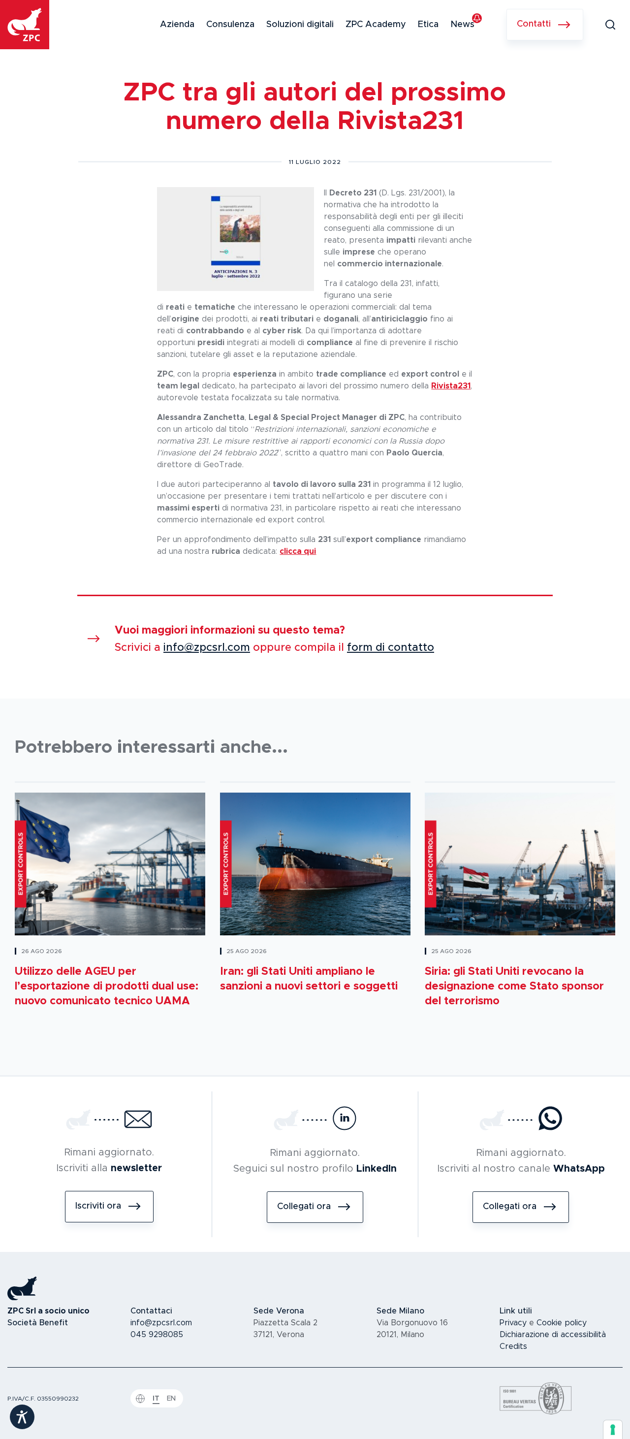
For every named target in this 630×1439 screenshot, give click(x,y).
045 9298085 (156, 1335)
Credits (513, 1346)
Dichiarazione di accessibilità (553, 1335)
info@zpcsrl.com (206, 647)
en (171, 1398)
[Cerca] (610, 24)
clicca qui (298, 551)
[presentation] (612, 1429)
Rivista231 (451, 386)
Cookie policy (561, 1323)
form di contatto (390, 647)
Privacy (513, 1323)
